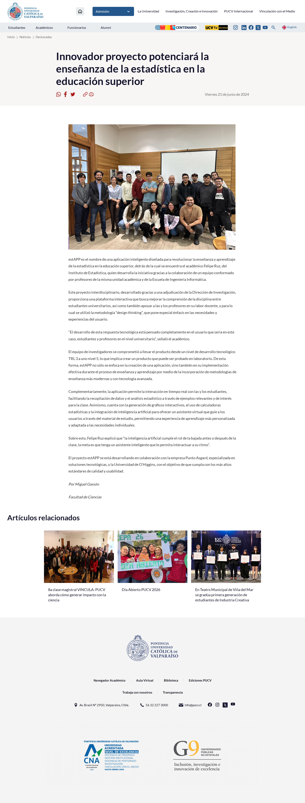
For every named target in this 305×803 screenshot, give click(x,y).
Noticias (25, 37)
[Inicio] (80, 11)
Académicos (44, 27)
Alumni (106, 27)
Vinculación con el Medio (277, 11)
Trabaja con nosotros (137, 692)
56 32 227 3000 (157, 705)
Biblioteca (171, 680)
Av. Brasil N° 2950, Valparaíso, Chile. (104, 705)
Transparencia (173, 692)
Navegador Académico (110, 680)
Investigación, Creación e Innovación (192, 11)
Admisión (102, 11)
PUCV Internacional (238, 11)
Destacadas (44, 37)
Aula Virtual (144, 680)
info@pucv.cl (193, 705)
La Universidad (148, 11)
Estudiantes (16, 27)
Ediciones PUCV (200, 680)
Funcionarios (76, 27)
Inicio (11, 37)
